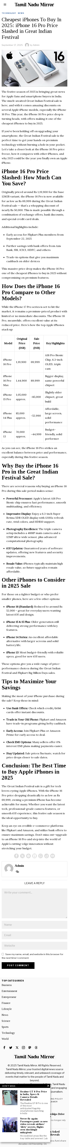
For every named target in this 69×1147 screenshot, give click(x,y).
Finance (6, 1003)
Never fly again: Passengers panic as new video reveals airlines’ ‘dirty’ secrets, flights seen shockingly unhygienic (34, 1125)
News (21, 13)
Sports (5, 1026)
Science (6, 1020)
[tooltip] (16, 856)
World (5, 1038)
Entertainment (9, 991)
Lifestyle (7, 1009)
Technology (9, 13)
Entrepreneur (9, 997)
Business (7, 985)
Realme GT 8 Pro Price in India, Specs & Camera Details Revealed (33, 1095)
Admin (36, 45)
